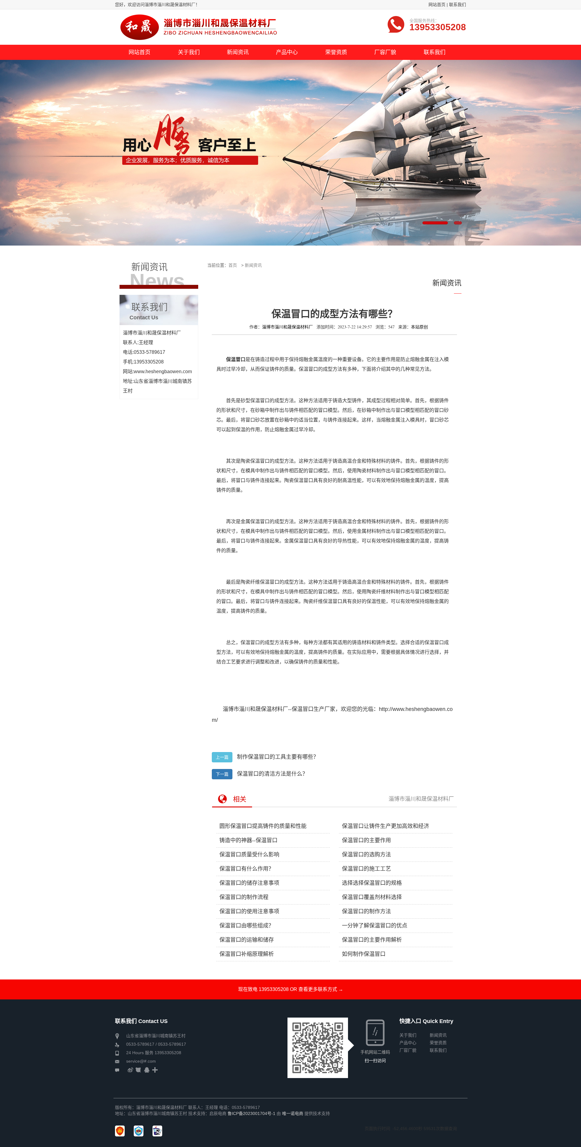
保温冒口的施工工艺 (366, 869)
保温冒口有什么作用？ (246, 869)
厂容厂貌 (407, 1050)
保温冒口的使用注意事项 (249, 911)
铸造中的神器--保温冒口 (248, 840)
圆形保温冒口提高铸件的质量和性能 (263, 826)
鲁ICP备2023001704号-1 (251, 1113)
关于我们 (407, 1035)
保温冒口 (302, 709)
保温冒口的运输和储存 (246, 940)
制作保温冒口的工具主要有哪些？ (278, 757)
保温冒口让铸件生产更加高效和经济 (385, 826)
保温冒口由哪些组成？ (246, 926)
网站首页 (436, 4)
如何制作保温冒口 (364, 954)
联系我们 (457, 4)
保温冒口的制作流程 (243, 897)
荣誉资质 (438, 1042)
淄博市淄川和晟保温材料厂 (421, 799)
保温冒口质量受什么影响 (249, 855)
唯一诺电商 (292, 1113)
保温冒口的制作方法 (366, 911)
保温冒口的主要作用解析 (372, 940)
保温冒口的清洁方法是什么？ (272, 774)
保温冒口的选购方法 (366, 855)
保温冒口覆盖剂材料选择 (372, 897)
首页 (232, 265)
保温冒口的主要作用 (366, 840)
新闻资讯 (253, 265)
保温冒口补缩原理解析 (246, 954)
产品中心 (407, 1042)
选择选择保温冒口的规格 (372, 883)
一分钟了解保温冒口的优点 (374, 926)
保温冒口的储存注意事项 (249, 883)
